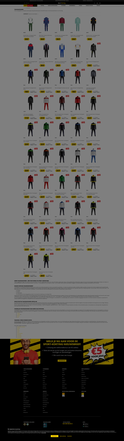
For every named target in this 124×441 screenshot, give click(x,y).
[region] (62, 434)
